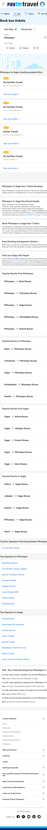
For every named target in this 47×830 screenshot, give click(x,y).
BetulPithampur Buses (17, 349)
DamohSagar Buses (16, 508)
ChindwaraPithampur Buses (20, 360)
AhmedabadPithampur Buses (21, 384)
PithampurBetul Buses (17, 281)
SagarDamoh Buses (16, 440)
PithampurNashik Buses (18, 328)
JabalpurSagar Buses (17, 496)
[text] (5, 14)
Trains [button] (30, 14)
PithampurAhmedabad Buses (21, 317)
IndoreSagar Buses (16, 484)
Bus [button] (18, 14)
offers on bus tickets (17, 261)
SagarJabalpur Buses (17, 428)
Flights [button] (7, 14)
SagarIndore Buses (16, 416)
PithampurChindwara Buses (20, 293)
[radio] (11, 29)
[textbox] (25, 37)
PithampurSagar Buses (18, 305)
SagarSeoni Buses (15, 464)
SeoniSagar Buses (15, 531)
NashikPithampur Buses (18, 396)
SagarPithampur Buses (18, 372)
